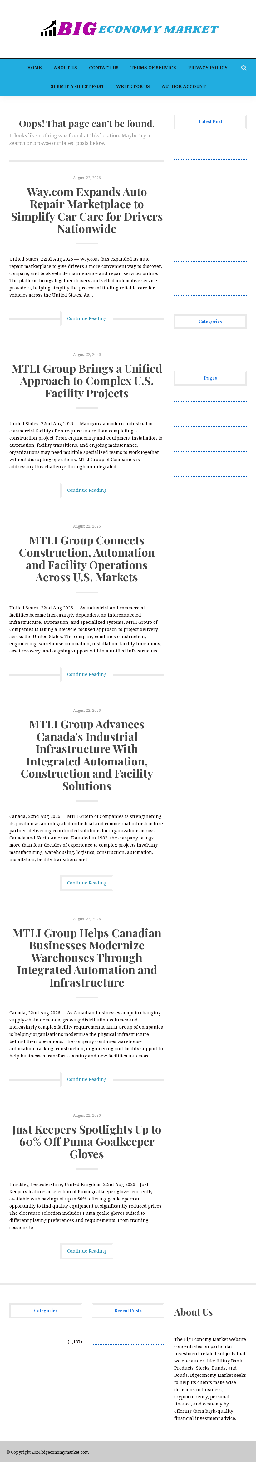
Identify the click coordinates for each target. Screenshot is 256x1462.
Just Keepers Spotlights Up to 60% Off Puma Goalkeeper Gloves (86, 1141)
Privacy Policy (208, 67)
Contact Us (104, 67)
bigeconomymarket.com (65, 1452)
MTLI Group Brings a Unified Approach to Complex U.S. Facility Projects (87, 380)
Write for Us (133, 86)
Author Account (184, 86)
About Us (65, 67)
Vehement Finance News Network (55, 1331)
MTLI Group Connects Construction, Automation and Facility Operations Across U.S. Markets (87, 558)
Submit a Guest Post (77, 86)
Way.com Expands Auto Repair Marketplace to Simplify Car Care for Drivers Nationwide (87, 210)
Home (34, 67)
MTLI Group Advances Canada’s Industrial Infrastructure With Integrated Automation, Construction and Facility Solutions (87, 754)
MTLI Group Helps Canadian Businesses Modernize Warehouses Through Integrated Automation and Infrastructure (86, 957)
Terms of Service (153, 67)
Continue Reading (86, 318)
